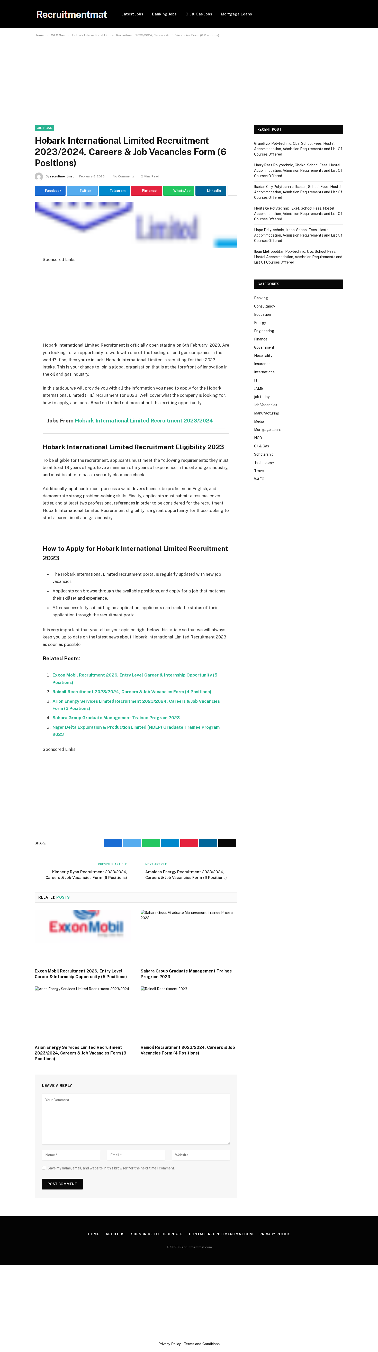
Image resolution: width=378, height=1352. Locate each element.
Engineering (264, 331)
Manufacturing (266, 413)
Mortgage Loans (236, 14)
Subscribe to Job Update (157, 1234)
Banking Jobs (164, 14)
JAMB (259, 388)
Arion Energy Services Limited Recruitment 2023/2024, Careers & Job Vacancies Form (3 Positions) (80, 1053)
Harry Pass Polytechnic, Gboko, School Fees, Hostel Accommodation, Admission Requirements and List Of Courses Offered (298, 170)
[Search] (341, 14)
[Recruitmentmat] (71, 14)
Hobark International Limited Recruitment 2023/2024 (144, 420)
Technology (264, 463)
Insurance (262, 364)
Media (259, 421)
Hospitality (263, 356)
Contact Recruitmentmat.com (221, 1234)
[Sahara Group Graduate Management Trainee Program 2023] (189, 937)
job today (261, 397)
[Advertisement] (154, 78)
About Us (115, 1234)
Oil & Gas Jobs (198, 14)
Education (262, 314)
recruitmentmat (62, 176)
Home (93, 1234)
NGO (258, 438)
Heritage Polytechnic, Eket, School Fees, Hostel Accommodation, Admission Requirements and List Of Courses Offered (298, 213)
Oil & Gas (44, 127)
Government (264, 347)
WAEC (259, 479)
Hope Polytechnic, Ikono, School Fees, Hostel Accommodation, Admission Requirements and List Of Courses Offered (298, 235)
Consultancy (264, 306)
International (265, 372)
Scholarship (264, 454)
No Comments (123, 176)
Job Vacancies (265, 405)
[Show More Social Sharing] (232, 191)
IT (256, 380)
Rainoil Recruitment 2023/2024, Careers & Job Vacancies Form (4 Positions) (131, 691)
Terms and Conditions (202, 1344)
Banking (261, 298)
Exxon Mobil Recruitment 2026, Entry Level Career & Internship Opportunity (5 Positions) (81, 974)
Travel (259, 471)
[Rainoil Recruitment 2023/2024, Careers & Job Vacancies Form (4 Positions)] (189, 1013)
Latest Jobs (132, 14)
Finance (260, 339)
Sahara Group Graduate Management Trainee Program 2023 (116, 717)
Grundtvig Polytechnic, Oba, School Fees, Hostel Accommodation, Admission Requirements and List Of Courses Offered (298, 148)
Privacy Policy (274, 1234)
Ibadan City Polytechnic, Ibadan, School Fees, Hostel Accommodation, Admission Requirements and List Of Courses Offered (298, 192)
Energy (260, 323)
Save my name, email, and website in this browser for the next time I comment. (111, 1168)
